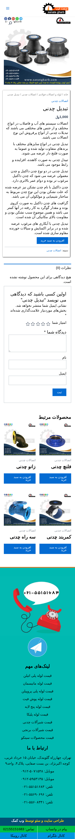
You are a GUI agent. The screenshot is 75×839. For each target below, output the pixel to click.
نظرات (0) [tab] (63, 268)
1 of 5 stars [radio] (48, 324)
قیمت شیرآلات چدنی (37, 722)
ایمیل (62, 373)
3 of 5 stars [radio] (38, 324)
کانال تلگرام (56, 836)
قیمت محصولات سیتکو (37, 738)
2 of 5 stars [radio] (43, 324)
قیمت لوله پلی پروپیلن (37, 691)
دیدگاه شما (55, 332)
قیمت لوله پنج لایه (37, 707)
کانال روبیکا (19, 836)
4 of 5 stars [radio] (33, 324)
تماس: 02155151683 (18, 829)
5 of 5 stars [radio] (28, 324)
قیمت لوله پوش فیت (37, 699)
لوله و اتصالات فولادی (50, 94)
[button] (10, 23)
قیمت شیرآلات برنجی (37, 730)
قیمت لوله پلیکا (37, 714)
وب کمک (17, 821)
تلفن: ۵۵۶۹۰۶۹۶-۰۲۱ (37, 794)
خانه (66, 94)
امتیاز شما (59, 323)
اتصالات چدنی (29, 94)
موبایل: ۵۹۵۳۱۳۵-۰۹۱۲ (37, 779)
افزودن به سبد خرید (52, 240)
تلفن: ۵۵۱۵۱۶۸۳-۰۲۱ (37, 787)
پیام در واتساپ (56, 829)
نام (64, 357)
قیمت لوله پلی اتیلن (37, 676)
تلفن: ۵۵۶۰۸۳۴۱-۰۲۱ (37, 802)
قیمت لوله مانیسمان (37, 683)
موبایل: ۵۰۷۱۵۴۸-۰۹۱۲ (37, 771)
